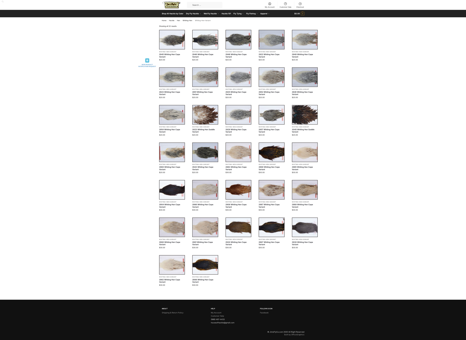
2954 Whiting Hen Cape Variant (169, 130)
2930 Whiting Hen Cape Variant (236, 243)
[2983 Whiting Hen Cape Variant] (238, 152)
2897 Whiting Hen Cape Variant (269, 243)
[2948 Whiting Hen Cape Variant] (238, 39)
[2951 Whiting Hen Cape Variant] (205, 77)
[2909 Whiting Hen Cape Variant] (238, 190)
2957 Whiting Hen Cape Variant (269, 130)
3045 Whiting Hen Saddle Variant (303, 130)
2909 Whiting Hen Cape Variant (236, 205)
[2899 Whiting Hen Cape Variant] (271, 152)
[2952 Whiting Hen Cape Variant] (271, 77)
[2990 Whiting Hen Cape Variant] (172, 227)
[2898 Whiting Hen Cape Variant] (205, 265)
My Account (270, 7)
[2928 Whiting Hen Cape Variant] (305, 77)
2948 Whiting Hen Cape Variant (236, 55)
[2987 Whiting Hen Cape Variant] (271, 190)
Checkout (300, 7)
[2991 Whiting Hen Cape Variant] (205, 227)
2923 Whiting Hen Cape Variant (169, 93)
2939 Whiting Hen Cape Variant (302, 243)
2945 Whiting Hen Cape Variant (169, 55)
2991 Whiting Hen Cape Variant (202, 243)
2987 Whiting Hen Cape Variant (269, 205)
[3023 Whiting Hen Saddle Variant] (205, 115)
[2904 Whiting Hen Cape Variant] (172, 190)
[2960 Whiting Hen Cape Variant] (172, 152)
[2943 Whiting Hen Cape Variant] (205, 152)
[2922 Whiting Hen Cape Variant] (271, 39)
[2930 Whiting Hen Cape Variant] (238, 227)
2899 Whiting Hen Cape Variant (269, 168)
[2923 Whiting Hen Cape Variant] (172, 77)
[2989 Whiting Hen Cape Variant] (305, 190)
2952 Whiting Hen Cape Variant (269, 93)
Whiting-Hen (187, 20)
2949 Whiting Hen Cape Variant (302, 55)
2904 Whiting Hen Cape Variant (169, 205)
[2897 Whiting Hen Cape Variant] (271, 227)
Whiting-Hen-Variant (167, 52)
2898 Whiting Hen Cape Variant (202, 281)
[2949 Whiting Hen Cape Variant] (305, 39)
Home (164, 20)
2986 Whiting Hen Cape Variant (202, 205)
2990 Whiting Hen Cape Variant (169, 243)
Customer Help (285, 7)
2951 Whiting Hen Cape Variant (202, 93)
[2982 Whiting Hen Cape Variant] (172, 265)
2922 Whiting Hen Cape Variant (269, 55)
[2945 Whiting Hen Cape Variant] (172, 39)
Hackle (171, 20)
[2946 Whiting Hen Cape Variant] (205, 39)
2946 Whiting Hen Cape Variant (202, 55)
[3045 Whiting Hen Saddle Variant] (305, 115)
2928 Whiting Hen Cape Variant (302, 93)
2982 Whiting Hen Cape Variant (169, 281)
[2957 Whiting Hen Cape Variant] (271, 115)
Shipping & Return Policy (172, 313)
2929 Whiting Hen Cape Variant (236, 130)
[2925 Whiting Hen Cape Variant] (238, 77)
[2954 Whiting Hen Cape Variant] (172, 115)
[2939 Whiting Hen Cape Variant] (305, 227)
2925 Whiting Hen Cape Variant (236, 93)
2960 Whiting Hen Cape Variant (169, 168)
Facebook (264, 313)
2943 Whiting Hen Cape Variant (202, 168)
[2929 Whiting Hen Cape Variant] (238, 115)
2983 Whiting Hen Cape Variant (236, 168)
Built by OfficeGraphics (294, 334)
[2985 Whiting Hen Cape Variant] (305, 152)
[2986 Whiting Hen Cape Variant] (205, 190)
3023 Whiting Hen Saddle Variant (203, 130)
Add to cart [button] (172, 65)
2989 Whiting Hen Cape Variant (302, 205)
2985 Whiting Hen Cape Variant (302, 168)
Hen (178, 20)
